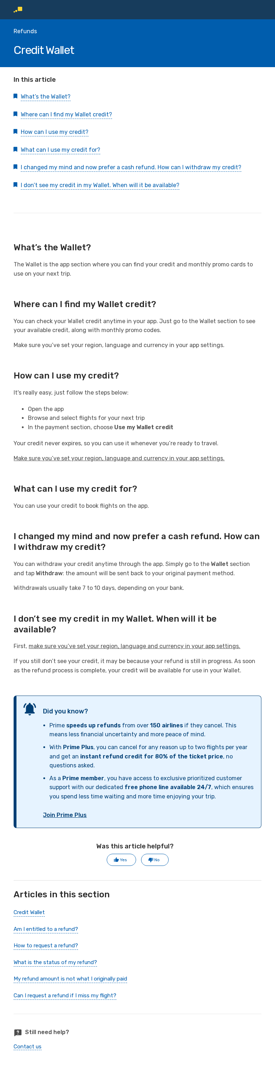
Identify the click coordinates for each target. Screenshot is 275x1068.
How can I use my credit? (54, 132)
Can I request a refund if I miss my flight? (65, 995)
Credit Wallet (29, 912)
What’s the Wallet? (46, 96)
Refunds (25, 31)
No (157, 859)
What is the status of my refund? (55, 962)
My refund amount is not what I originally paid (70, 979)
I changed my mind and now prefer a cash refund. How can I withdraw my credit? (131, 167)
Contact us (28, 1046)
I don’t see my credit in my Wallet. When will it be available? (100, 185)
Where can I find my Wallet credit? (66, 114)
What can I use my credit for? (60, 149)
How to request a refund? (46, 945)
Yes (123, 859)
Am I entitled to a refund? (46, 929)
